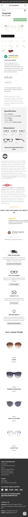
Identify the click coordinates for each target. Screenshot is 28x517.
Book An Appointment (7, 469)
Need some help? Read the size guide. (14, 148)
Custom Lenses (14, 284)
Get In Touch (14, 303)
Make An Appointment (14, 323)
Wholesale (4, 481)
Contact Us (4, 464)
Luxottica (14, 448)
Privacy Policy (5, 474)
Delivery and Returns (7, 471)
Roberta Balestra (14, 389)
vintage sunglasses (8, 187)
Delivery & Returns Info (14, 264)
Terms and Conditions (7, 473)
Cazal (14, 359)
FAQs (2, 467)
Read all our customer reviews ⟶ (14, 239)
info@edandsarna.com (11, 512)
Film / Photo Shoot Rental (8, 482)
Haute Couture (14, 418)
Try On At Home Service (8, 465)
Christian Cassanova (12, 232)
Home (3, 10)
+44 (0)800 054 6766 (11, 511)
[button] (11, 56)
